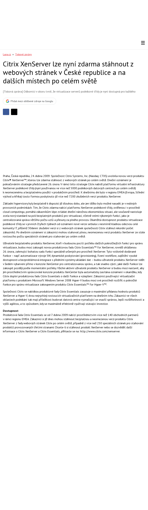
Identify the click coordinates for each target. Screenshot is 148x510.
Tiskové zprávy (23, 54)
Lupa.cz (7, 54)
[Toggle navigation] (143, 43)
